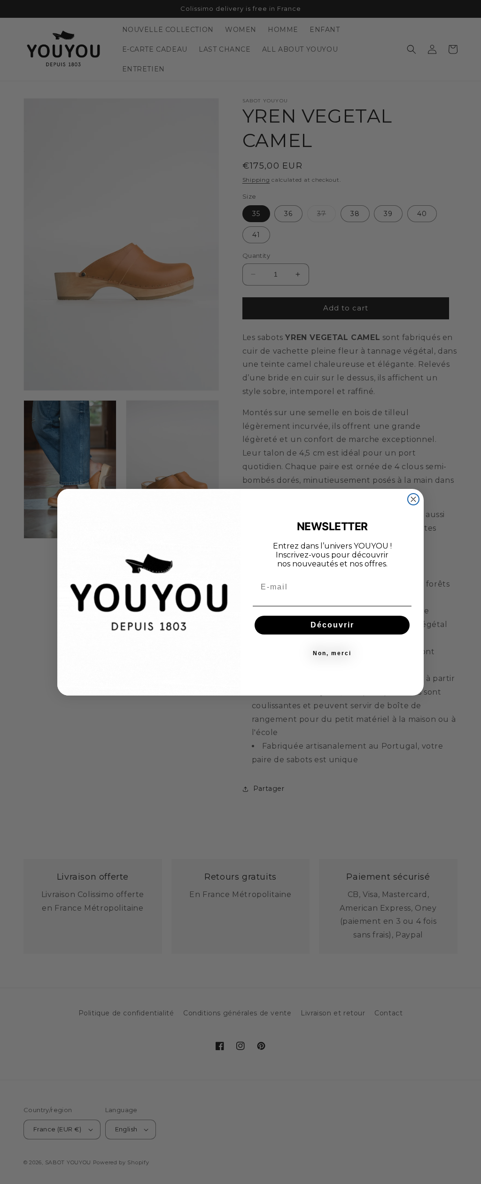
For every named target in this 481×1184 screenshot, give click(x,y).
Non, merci (332, 653)
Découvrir (332, 625)
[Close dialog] (413, 499)
